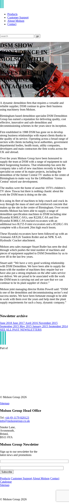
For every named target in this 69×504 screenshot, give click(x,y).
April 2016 (32, 323)
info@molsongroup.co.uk (15, 420)
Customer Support (18, 17)
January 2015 (40, 326)
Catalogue (6, 481)
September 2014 (58, 326)
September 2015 (10, 326)
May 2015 (26, 326)
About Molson (15, 20)
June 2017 (19, 323)
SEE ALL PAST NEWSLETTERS (21, 329)
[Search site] (2, 32)
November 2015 (48, 323)
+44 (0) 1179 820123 (16, 417)
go (37, 36)
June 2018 (6, 323)
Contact (11, 24)
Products (12, 14)
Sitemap (4, 403)
